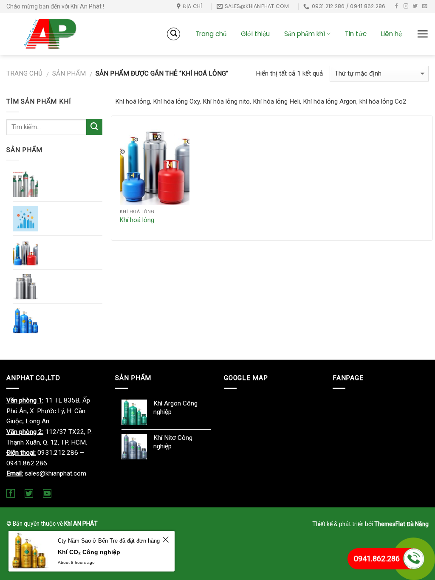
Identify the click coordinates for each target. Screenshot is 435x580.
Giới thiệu (255, 33)
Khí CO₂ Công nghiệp (89, 552)
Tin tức (356, 33)
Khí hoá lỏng (137, 220)
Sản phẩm (69, 73)
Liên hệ (391, 33)
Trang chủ (210, 33)
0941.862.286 (377, 558)
